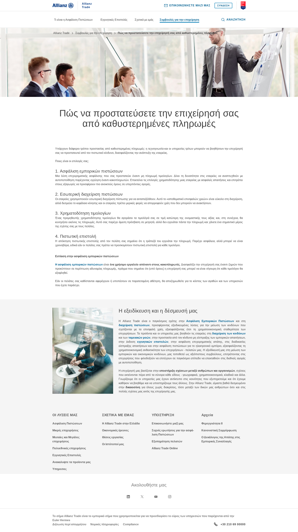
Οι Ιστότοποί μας (113, 444)
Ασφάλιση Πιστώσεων (67, 423)
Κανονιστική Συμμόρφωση (219, 430)
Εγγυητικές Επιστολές (114, 19)
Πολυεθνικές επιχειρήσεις (69, 448)
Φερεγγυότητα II (211, 423)
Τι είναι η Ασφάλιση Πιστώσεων (73, 19)
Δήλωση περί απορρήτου (69, 524)
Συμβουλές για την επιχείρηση (179, 19)
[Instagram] (170, 497)
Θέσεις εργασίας (112, 437)
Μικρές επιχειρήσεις (65, 430)
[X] (142, 497)
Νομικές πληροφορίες (104, 524)
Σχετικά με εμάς (144, 19)
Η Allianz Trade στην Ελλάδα (121, 423)
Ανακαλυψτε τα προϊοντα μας (71, 462)
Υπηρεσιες (59, 469)
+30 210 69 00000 (233, 524)
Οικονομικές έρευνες (115, 430)
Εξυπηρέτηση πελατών (167, 441)
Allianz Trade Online (165, 448)
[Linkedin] (128, 497)
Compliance (131, 524)
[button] (233, 20)
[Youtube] (156, 497)
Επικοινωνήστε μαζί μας (167, 423)
